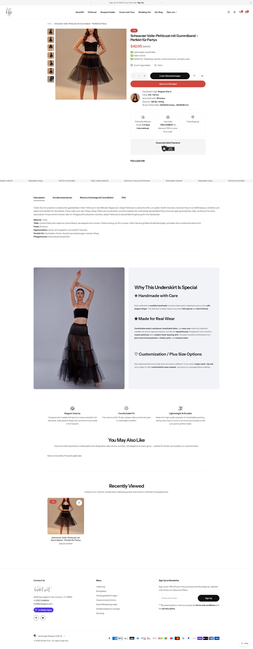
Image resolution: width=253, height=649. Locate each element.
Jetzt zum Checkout (168, 84)
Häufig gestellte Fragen (106, 595)
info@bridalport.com (43, 604)
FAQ (124, 197)
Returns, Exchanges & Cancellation (97, 197)
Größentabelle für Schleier (108, 609)
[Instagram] (36, 617)
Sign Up (208, 598)
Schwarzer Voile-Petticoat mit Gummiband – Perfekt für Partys (66, 538)
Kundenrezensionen (62, 197)
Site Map (100, 613)
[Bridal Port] (9, 12)
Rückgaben (101, 591)
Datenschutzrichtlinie (106, 600)
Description (39, 197)
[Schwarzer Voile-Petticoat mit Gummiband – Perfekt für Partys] (65, 516)
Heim (49, 23)
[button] (91, 3)
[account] (234, 12)
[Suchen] (229, 12)
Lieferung (100, 586)
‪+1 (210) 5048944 (41, 600)
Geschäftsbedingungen (106, 604)
